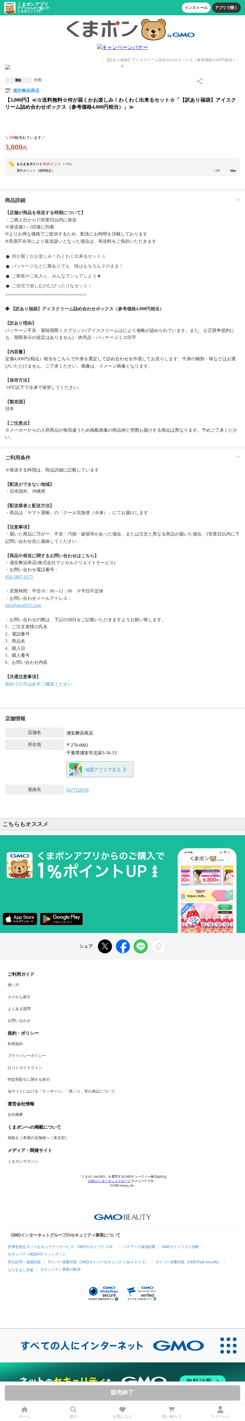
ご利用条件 (18, 457)
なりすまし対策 (20, 1270)
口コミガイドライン (25, 1068)
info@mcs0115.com (23, 605)
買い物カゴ (171, 1416)
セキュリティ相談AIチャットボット (37, 1254)
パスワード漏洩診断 (139, 1247)
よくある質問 (19, 1009)
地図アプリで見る (103, 769)
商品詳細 (15, 200)
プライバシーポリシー (27, 1055)
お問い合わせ (19, 1020)
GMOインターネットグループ (109, 1181)
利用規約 (15, 1044)
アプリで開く (226, 7)
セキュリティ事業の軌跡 (60, 1269)
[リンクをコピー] (159, 946)
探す (73, 1416)
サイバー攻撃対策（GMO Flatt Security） (188, 1262)
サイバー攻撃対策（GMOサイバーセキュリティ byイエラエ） (98, 1262)
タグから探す (19, 997)
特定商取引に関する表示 (29, 1079)
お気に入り (122, 1416)
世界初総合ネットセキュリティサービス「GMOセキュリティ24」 (62, 1247)
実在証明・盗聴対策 (24, 1262)
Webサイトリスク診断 (180, 1247)
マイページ (220, 1416)
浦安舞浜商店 (26, 90)
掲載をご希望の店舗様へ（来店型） (38, 1138)
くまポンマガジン (23, 1161)
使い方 (13, 985)
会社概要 (15, 1114)
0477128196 (77, 790)
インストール (196, 7)
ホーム (24, 1416)
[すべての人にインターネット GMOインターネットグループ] (106, 1345)
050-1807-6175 (19, 577)
